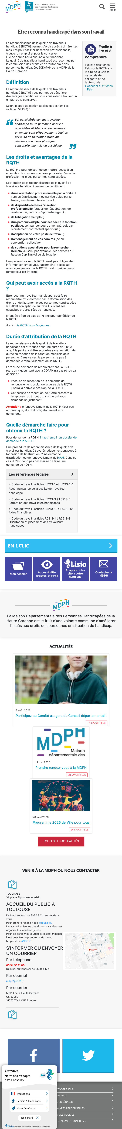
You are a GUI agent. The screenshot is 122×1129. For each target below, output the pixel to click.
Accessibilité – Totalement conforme (61, 1121)
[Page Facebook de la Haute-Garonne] (34, 1057)
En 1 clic (18, 545)
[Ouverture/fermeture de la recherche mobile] (102, 6)
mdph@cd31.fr (15, 981)
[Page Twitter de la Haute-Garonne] (88, 1057)
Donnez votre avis (61, 1089)
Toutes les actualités (61, 841)
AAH (61, 457)
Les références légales (29, 474)
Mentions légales (61, 1102)
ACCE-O (26, 941)
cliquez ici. (45, 922)
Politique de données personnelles (61, 1108)
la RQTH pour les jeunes (33, 325)
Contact (61, 1095)
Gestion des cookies (61, 1114)
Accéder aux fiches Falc (100, 87)
